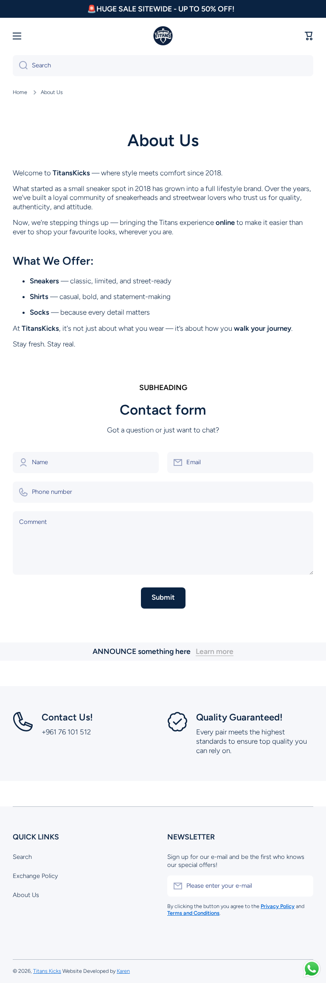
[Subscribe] (302, 886)
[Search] (20, 65)
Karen (123, 971)
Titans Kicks (47, 971)
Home (20, 92)
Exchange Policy (35, 876)
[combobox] (163, 65)
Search (22, 857)
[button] (309, 36)
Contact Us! (67, 717)
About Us (26, 895)
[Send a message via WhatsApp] (312, 969)
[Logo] (163, 36)
